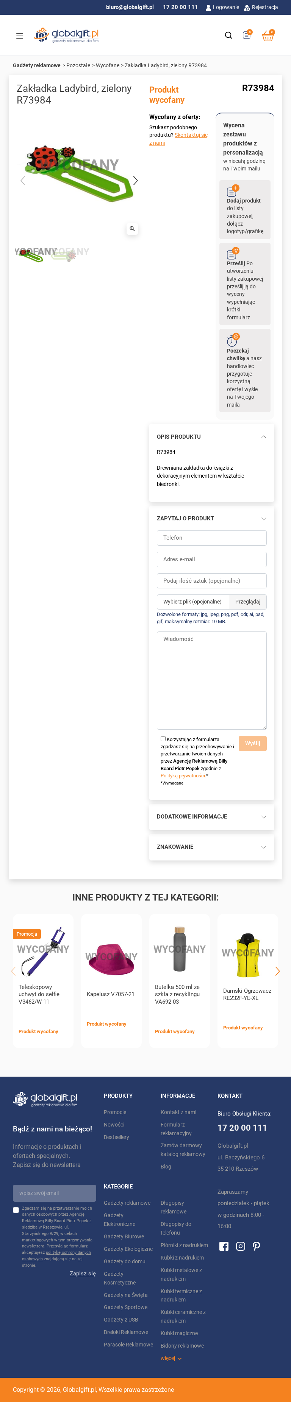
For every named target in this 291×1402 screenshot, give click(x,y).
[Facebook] (223, 1246)
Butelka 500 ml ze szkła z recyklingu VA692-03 (177, 995)
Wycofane (107, 65)
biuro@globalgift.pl (130, 7)
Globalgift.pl (79, 1389)
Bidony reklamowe (182, 1346)
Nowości (114, 1125)
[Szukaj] (228, 35)
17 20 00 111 (180, 7)
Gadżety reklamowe (37, 65)
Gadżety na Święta (126, 1295)
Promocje (115, 1112)
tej (80, 1259)
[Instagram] (240, 1246)
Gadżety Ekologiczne (128, 1249)
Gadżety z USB (121, 1320)
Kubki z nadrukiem (182, 1258)
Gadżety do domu (125, 1261)
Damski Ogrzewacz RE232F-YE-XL (247, 994)
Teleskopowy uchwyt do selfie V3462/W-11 (39, 995)
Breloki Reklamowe (126, 1332)
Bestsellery (116, 1137)
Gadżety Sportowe (125, 1307)
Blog (166, 1167)
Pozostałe (78, 65)
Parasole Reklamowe (128, 1345)
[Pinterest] (256, 1246)
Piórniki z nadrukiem (184, 1245)
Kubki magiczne (179, 1333)
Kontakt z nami (178, 1112)
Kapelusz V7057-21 (111, 994)
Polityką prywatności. (183, 775)
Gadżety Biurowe (124, 1236)
